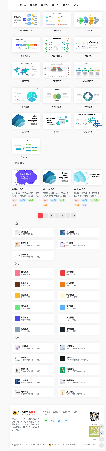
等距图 (77, 205)
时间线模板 (25, 56)
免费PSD (67, 412)
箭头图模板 (87, 132)
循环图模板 (87, 106)
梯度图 (62, 200)
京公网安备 (55, 445)
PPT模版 (46, 412)
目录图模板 (56, 30)
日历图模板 (56, 132)
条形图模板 (56, 81)
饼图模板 (25, 106)
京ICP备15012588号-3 (40, 445)
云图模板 (25, 132)
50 (73, 215)
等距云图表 (80, 189)
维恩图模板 (56, 106)
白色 (14, 200)
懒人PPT (96, 445)
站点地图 (64, 445)
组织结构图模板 (26, 30)
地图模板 (25, 81)
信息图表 (22, 200)
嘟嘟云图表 (18, 189)
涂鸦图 (31, 200)
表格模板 (88, 56)
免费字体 (56, 412)
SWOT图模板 (87, 81)
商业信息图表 (95, 200)
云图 (14, 205)
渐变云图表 (49, 189)
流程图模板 (25, 157)
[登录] (98, 5)
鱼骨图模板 (87, 30)
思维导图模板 (56, 56)
